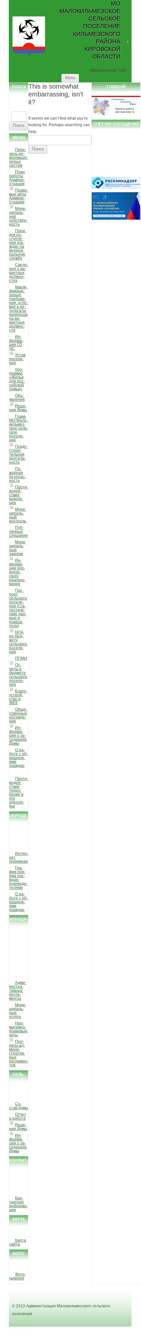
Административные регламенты (17, 990)
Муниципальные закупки (17, 548)
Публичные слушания (18, 531)
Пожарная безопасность (17, 474)
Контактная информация (18, 1204)
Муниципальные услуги (17, 1011)
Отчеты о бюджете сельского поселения (18, 675)
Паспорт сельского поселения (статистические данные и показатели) (18, 608)
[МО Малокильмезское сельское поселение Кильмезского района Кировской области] (29, 56)
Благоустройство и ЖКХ (18, 697)
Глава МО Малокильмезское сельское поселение (18, 428)
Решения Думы (18, 408)
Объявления (17, 397)
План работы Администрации (17, 178)
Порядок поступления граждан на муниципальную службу (17, 245)
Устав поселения (17, 359)
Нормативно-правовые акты (18, 1029)
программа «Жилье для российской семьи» (17, 379)
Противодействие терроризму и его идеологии (18, 792)
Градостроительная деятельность (18, 454)
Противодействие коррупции (18, 495)
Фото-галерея (17, 1276)
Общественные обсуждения (18, 715)
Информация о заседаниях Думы (18, 735)
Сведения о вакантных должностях (18, 273)
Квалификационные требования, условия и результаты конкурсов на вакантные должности (18, 308)
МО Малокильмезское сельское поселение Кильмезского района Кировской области (89, 30)
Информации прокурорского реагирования (17, 572)
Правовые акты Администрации (18, 196)
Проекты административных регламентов (18, 1053)
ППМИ (21, 658)
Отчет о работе (17, 1116)
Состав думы (18, 1106)
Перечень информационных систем (18, 157)
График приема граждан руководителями (18, 878)
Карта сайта (17, 1242)
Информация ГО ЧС (16, 342)
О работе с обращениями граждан (18, 758)
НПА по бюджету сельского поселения (18, 642)
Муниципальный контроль (17, 515)
